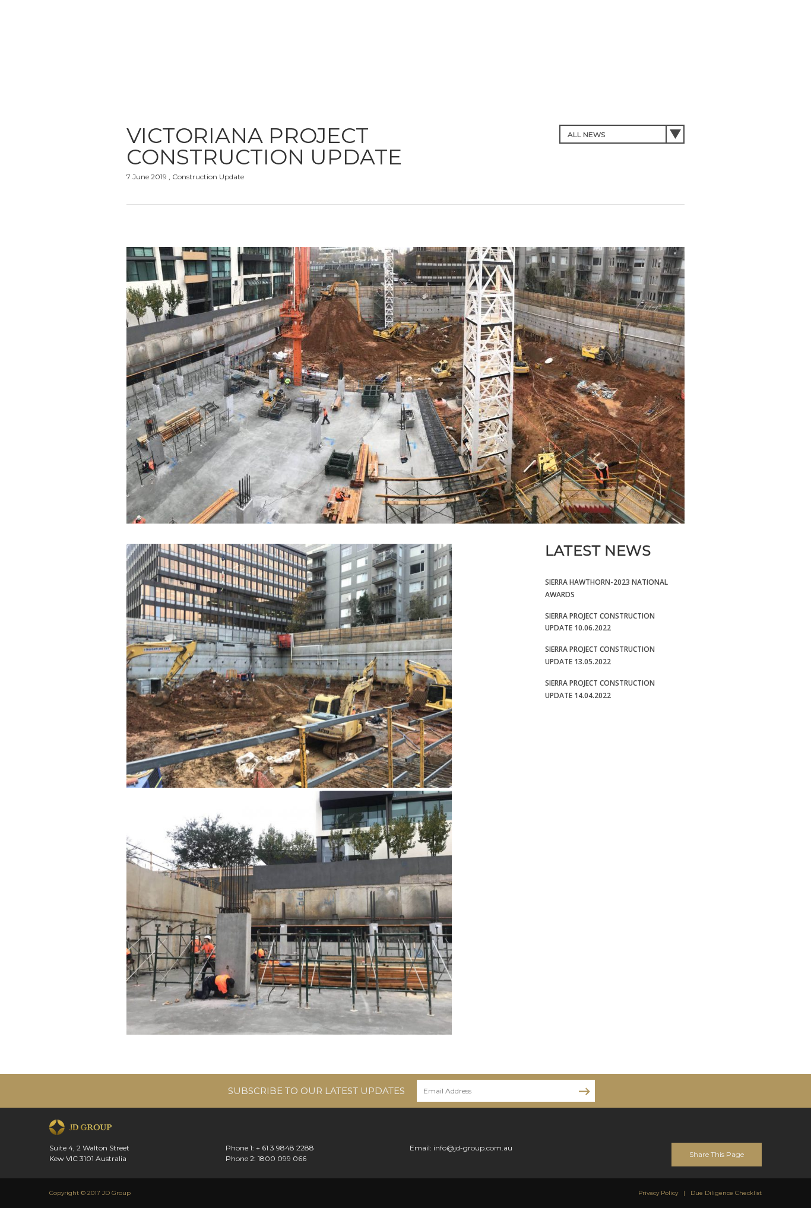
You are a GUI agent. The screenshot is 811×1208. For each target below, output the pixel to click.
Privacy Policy (658, 1193)
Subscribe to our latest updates (316, 1090)
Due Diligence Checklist (726, 1193)
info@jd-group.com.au (472, 1147)
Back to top (798, 1151)
